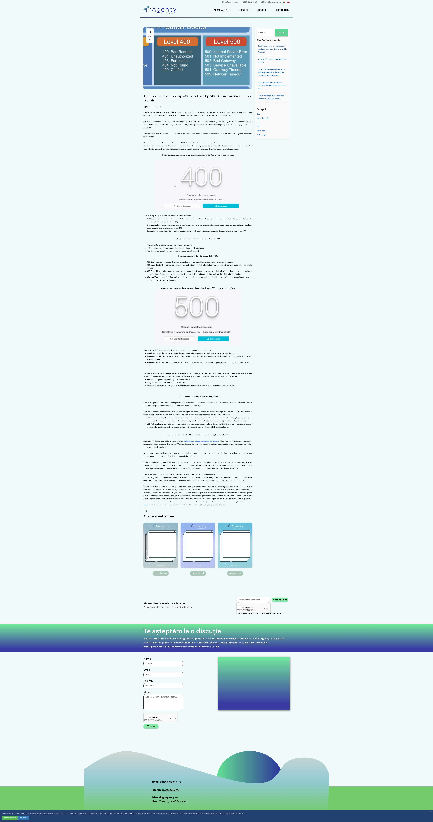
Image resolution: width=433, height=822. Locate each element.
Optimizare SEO (221, 10)
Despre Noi (243, 10)
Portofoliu (282, 10)
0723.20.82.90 (249, 2)
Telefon (148, 681)
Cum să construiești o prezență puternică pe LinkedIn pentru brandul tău (272, 86)
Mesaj (147, 692)
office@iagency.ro (271, 2)
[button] (267, 10)
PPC (258, 122)
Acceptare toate (10, 818)
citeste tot (161, 573)
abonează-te (280, 599)
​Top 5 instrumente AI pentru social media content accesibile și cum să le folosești (272, 49)
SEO (258, 126)
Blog (159, 106)
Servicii (261, 10)
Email (146, 669)
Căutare (281, 32)
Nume (147, 658)
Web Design (261, 135)
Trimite (151, 726)
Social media (261, 131)
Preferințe (24, 818)
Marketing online (263, 118)
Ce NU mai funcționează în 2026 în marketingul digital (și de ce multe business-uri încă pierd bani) (271, 72)
